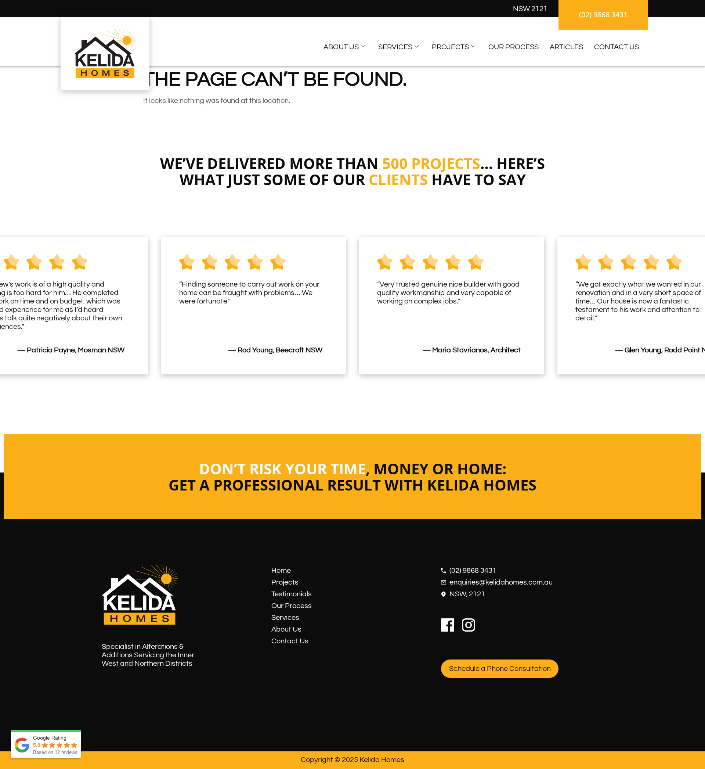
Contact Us (616, 47)
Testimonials (291, 594)
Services (395, 47)
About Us (341, 47)
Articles (566, 47)
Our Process (513, 47)
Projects (450, 47)
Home (281, 570)
